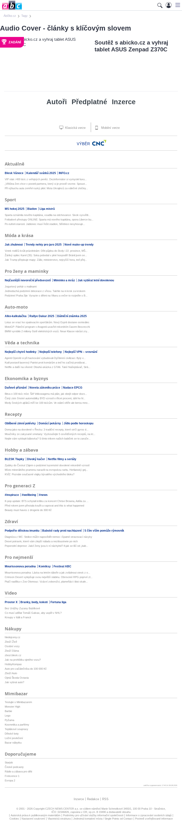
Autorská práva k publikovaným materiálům (35, 815)
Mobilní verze (110, 128)
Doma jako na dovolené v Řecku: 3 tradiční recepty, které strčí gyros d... (46, 429)
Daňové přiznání (16, 387)
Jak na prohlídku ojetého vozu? (23, 659)
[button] (177, 5)
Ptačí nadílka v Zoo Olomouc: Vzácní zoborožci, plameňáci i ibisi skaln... (46, 581)
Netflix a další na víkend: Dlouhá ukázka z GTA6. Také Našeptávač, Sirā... (47, 367)
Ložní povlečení (14, 738)
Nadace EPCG (72, 387)
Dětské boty (12, 733)
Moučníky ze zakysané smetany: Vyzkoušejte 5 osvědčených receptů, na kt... (50, 434)
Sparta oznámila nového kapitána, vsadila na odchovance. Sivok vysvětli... (47, 215)
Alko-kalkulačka (16, 316)
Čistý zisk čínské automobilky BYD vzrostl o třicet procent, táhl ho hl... (45, 398)
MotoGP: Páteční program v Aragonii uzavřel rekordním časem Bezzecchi (47, 326)
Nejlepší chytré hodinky (21, 352)
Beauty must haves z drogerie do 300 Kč (28, 510)
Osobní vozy (12, 646)
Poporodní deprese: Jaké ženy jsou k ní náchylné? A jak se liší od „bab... (46, 545)
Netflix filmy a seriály (62, 459)
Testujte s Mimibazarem (18, 702)
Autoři (56, 102)
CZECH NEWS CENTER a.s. (62, 808)
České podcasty (14, 767)
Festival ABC (62, 566)
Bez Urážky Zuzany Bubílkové (22, 608)
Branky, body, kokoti (34, 602)
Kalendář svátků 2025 (41, 173)
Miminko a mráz (65, 280)
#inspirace (12, 495)
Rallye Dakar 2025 (42, 316)
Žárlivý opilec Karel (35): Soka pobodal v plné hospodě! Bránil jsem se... (46, 255)
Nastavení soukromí (33, 818)
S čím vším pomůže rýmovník (104, 530)
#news (43, 495)
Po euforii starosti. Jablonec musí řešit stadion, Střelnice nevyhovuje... (45, 224)
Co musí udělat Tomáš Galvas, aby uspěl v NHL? (33, 612)
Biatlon (32, 209)
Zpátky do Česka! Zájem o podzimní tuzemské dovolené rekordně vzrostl (47, 465)
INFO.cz (64, 173)
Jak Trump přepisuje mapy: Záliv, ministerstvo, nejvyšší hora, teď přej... (46, 259)
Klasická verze (75, 128)
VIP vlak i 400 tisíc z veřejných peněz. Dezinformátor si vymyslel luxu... (46, 179)
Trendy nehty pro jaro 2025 (44, 244)
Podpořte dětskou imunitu (22, 530)
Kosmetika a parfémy (17, 724)
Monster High (12, 706)
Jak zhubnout (14, 244)
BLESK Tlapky (15, 459)
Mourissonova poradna (20, 566)
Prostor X (11, 602)
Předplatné (89, 102)
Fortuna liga (58, 602)
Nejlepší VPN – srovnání (81, 352)
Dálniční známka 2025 (72, 316)
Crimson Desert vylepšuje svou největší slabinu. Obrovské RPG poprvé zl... (48, 577)
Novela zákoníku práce (45, 387)
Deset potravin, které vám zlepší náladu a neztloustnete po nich (41, 541)
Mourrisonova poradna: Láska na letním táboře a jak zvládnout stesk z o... (47, 572)
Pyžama (9, 720)
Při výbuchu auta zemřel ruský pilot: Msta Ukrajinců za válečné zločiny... (46, 188)
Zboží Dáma (12, 650)
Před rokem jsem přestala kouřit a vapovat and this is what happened (44, 505)
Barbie (8, 711)
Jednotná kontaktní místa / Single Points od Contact (102, 818)
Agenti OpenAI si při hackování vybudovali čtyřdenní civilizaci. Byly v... (45, 358)
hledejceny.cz (12, 637)
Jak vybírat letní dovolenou (96, 280)
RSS (105, 799)
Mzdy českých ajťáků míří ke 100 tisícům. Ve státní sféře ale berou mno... (47, 402)
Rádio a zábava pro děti (18, 771)
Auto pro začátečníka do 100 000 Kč (26, 668)
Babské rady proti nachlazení (62, 530)
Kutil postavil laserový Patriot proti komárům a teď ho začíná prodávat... (46, 362)
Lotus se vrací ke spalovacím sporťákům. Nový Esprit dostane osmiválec (47, 322)
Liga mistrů (47, 209)
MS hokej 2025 (15, 209)
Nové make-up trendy (79, 244)
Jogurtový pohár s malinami (20, 286)
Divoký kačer (36, 459)
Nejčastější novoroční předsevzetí (28, 280)
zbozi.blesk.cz (13, 655)
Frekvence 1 (12, 776)
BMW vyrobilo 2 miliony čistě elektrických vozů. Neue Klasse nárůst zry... (47, 331)
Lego (7, 715)
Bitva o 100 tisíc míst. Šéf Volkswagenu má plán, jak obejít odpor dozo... (46, 393)
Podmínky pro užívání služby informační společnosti (93, 815)
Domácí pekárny (50, 423)
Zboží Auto (11, 673)
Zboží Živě (11, 641)
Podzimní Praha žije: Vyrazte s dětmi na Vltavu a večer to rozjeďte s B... (46, 295)
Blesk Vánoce (14, 173)
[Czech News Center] (99, 143)
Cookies (14, 818)
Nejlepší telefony (51, 352)
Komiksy (45, 566)
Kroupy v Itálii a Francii (18, 617)
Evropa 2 (10, 780)
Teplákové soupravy (16, 729)
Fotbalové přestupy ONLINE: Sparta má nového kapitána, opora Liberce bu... (49, 219)
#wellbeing (29, 495)
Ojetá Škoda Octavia (17, 677)
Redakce (93, 799)
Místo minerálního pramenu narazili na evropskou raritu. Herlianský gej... (46, 469)
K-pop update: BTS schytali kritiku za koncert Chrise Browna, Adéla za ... (46, 501)
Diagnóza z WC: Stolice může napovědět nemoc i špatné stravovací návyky (48, 536)
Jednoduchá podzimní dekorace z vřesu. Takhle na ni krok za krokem (45, 291)
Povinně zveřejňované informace (154, 818)
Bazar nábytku (13, 742)
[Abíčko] (11, 9)
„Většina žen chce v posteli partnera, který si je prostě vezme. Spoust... (46, 183)
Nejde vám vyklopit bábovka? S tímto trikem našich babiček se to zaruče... (48, 438)
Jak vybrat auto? (14, 682)
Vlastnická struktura (59, 818)
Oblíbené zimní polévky (20, 423)
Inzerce (124, 102)
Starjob (9, 762)
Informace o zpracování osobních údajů (149, 815)
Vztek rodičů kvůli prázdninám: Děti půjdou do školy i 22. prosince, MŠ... (46, 250)
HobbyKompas (13, 664)
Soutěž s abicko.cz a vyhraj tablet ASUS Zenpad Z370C (131, 46)
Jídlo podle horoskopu (78, 423)
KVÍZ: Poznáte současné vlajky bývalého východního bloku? (39, 474)
